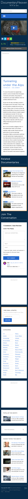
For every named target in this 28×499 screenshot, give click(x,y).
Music (16, 343)
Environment (6, 368)
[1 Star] (11, 43)
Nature (16, 347)
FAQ (2, 491)
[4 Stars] (15, 43)
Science (17, 361)
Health (4, 375)
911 (4, 333)
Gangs (4, 372)
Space (16, 365)
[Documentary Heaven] (14, 5)
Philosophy (17, 354)
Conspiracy (6, 356)
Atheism (5, 343)
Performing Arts (19, 352)
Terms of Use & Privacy (14, 490)
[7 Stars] (20, 43)
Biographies (6, 345)
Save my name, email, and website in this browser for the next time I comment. (13, 252)
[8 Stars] (21, 43)
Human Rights (18, 336)
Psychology (18, 356)
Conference (6, 354)
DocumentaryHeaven (16, 487)
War (16, 375)
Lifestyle (17, 338)
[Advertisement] (14, 65)
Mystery (17, 345)
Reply (8, 264)
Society (17, 363)
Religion (17, 359)
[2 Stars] (12, 43)
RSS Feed (7, 491)
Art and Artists (6, 340)
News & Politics (18, 349)
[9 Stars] (22, 43)
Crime (4, 352)
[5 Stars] (17, 43)
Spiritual (17, 368)
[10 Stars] (24, 43)
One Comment (16, 87)
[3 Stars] (14, 43)
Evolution (5, 370)
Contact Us (4, 490)
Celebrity (5, 349)
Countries (5, 359)
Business (5, 347)
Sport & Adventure (19, 370)
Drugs (4, 361)
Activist (4, 336)
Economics (5, 363)
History (16, 333)
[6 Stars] (18, 43)
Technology (6, 87)
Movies (17, 340)
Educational (6, 365)
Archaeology (6, 338)
